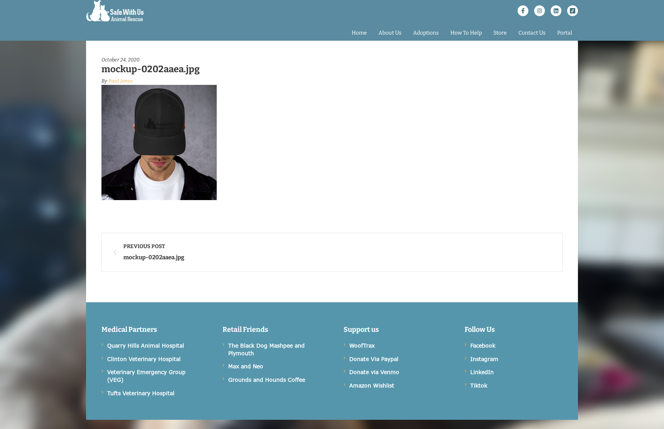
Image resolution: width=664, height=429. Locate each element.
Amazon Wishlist (371, 385)
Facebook (482, 345)
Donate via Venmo (374, 372)
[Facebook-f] (523, 10)
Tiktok (478, 385)
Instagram (484, 359)
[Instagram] (539, 10)
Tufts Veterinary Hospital (140, 393)
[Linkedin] (556, 10)
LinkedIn (482, 372)
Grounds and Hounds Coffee (266, 379)
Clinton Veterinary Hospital (144, 359)
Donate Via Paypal (373, 359)
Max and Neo (245, 366)
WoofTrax (362, 345)
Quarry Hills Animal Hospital (145, 345)
